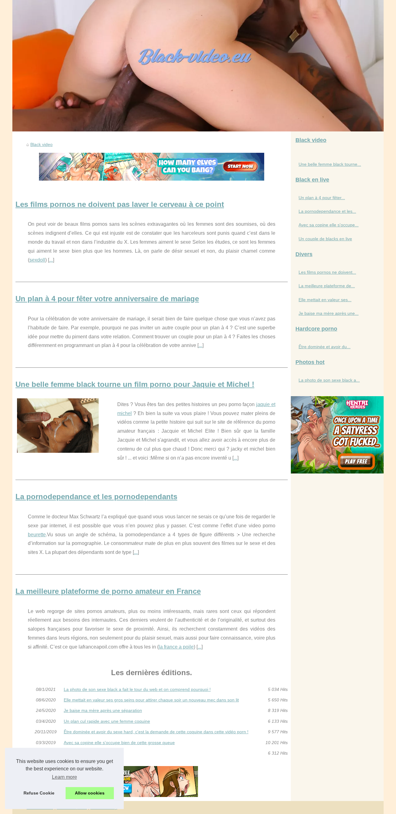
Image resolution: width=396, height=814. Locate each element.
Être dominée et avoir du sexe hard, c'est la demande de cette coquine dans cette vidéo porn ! (156, 732)
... (51, 260)
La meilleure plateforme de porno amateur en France (108, 591)
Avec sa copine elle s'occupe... (329, 224)
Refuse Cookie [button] (39, 792)
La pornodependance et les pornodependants (96, 496)
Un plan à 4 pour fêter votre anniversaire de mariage (107, 298)
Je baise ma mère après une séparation (103, 710)
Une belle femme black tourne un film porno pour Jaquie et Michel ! (134, 384)
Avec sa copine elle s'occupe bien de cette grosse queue (119, 742)
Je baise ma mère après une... (329, 313)
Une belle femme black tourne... (330, 164)
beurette (37, 534)
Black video (41, 144)
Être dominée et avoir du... (325, 346)
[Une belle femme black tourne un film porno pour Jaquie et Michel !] (58, 425)
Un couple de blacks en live (90, 753)
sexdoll (37, 260)
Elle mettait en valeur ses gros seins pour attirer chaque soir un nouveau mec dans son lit (151, 700)
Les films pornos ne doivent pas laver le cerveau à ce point (119, 204)
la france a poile (176, 646)
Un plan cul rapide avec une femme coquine (107, 721)
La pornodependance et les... (327, 211)
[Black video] (198, 65)
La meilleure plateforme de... (327, 285)
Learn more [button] (64, 777)
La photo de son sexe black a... (329, 380)
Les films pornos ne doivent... (327, 272)
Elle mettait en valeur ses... (325, 299)
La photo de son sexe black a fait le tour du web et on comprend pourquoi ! (137, 689)
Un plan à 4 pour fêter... (322, 197)
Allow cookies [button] (90, 792)
